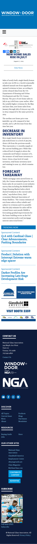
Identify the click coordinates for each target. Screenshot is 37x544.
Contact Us (7, 357)
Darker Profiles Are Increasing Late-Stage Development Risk (14, 275)
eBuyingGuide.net (15, 462)
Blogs (20, 416)
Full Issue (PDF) (7, 524)
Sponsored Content (10, 232)
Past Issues (22, 419)
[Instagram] (13, 397)
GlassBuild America (16, 456)
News (3, 419)
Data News (18, 68)
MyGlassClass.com (15, 468)
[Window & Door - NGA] (17, 13)
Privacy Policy (25, 535)
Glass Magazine (14, 465)
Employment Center (16, 459)
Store (20, 434)
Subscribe (5, 527)
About (3, 421)
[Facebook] (8, 397)
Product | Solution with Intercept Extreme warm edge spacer (16, 257)
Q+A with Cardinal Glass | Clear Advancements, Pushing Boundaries (17, 239)
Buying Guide (6, 434)
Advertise (14, 481)
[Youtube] (3, 397)
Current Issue (6, 416)
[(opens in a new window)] (18, 45)
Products (21, 413)
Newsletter (22, 421)
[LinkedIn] (18, 397)
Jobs (3, 437)
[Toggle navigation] (4, 32)
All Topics (5, 413)
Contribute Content (15, 474)
